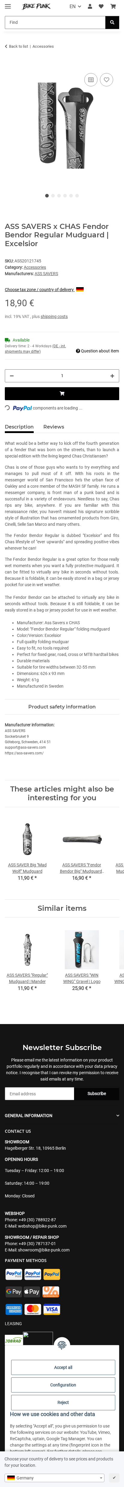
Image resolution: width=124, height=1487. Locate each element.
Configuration (63, 1385)
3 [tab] (59, 196)
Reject (63, 1402)
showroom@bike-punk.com (44, 1250)
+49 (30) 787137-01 (37, 1243)
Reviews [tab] (53, 427)
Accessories (35, 267)
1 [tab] (47, 196)
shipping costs (54, 316)
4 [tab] (65, 196)
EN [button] (73, 6)
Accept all (63, 1367)
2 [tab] (53, 196)
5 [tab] (71, 196)
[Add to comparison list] (91, 79)
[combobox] (54, 1478)
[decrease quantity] (11, 376)
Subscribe (97, 1093)
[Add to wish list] (106, 79)
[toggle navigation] (8, 4)
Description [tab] (19, 427)
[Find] (112, 22)
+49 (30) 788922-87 (37, 1219)
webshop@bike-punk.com (42, 1226)
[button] (90, 7)
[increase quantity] (112, 376)
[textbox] (54, 1478)
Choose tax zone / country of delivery (40, 289)
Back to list (18, 46)
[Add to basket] (9, 65)
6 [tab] (77, 196)
